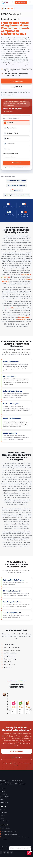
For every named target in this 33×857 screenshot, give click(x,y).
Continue (15, 163)
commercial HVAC (8, 308)
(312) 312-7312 (6, 828)
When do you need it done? (10, 153)
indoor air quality (24, 317)
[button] (20, 848)
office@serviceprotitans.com (9, 831)
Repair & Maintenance (12, 419)
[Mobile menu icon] (29, 2)
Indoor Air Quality (10, 433)
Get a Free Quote (16, 81)
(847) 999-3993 (16, 87)
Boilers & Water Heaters (12, 391)
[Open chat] (29, 853)
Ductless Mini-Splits (11, 404)
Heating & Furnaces (11, 362)
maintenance (20, 319)
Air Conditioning (9, 376)
